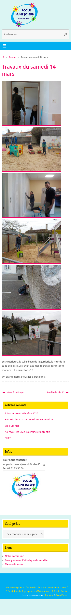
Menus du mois (14, 564)
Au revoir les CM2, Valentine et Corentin (27, 432)
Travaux (13, 57)
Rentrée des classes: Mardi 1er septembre (29, 419)
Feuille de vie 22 (56, 392)
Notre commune (14, 556)
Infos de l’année (59, 590)
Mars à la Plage (14, 392)
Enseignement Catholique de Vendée (26, 560)
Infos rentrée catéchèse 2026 (21, 413)
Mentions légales (14, 587)
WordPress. (61, 594)
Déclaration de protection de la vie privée (46, 587)
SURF (8, 438)
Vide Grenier (12, 425)
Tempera (49, 594)
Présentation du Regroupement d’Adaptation (27, 590)
